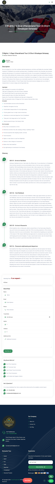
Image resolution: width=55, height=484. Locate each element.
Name (13, 8)
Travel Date (14, 30)
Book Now (15, 60)
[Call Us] (51, 476)
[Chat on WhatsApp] (51, 481)
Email (13, 15)
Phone (13, 22)
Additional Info (15, 44)
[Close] (43, 4)
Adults (13, 37)
